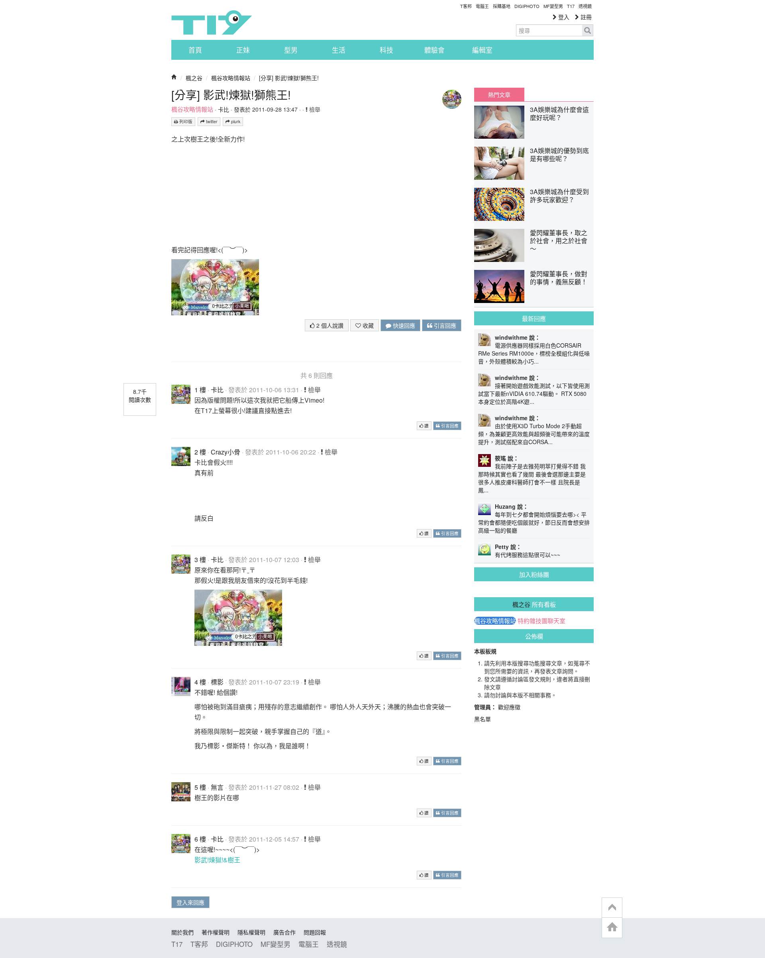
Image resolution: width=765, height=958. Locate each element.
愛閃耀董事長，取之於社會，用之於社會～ (558, 240)
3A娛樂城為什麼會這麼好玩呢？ (559, 113)
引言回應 (444, 325)
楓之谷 (194, 78)
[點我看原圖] (215, 286)
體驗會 (434, 50)
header (612, 908)
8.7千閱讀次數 (140, 395)
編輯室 (482, 50)
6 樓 (200, 839)
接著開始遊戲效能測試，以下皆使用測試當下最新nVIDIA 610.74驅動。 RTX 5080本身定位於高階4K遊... (534, 393)
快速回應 (403, 325)
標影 (217, 682)
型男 (291, 50)
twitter (211, 121)
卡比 (223, 109)
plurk (235, 121)
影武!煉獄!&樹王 (217, 859)
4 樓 (200, 682)
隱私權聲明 (251, 932)
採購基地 (501, 6)
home (612, 927)
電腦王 (482, 6)
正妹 (243, 50)
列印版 (185, 121)
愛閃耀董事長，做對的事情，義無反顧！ (558, 277)
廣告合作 (284, 932)
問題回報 (315, 932)
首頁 (195, 50)
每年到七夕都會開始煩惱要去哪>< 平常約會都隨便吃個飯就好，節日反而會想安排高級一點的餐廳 (534, 522)
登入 (563, 17)
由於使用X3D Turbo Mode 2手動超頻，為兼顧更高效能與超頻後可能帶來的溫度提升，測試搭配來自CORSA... (534, 434)
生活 (338, 50)
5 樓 (200, 787)
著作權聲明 (216, 932)
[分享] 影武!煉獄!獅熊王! (289, 78)
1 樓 (200, 389)
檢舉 (314, 109)
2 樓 (200, 451)
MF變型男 (553, 6)
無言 (217, 787)
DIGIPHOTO (526, 6)
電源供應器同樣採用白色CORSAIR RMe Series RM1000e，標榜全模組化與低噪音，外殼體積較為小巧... (534, 353)
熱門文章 (499, 94)
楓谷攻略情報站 (230, 78)
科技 (386, 50)
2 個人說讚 (329, 325)
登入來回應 (190, 902)
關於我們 (182, 932)
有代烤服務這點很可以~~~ (527, 555)
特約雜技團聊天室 (541, 621)
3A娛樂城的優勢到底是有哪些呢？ (559, 154)
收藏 (367, 325)
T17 (211, 22)
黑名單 (482, 719)
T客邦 (466, 6)
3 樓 (200, 559)
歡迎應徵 (509, 707)
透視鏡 (585, 6)
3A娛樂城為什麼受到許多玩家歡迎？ (559, 195)
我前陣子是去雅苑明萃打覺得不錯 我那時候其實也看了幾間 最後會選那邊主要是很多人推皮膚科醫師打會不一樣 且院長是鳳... (532, 478)
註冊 (585, 17)
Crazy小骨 (225, 451)
